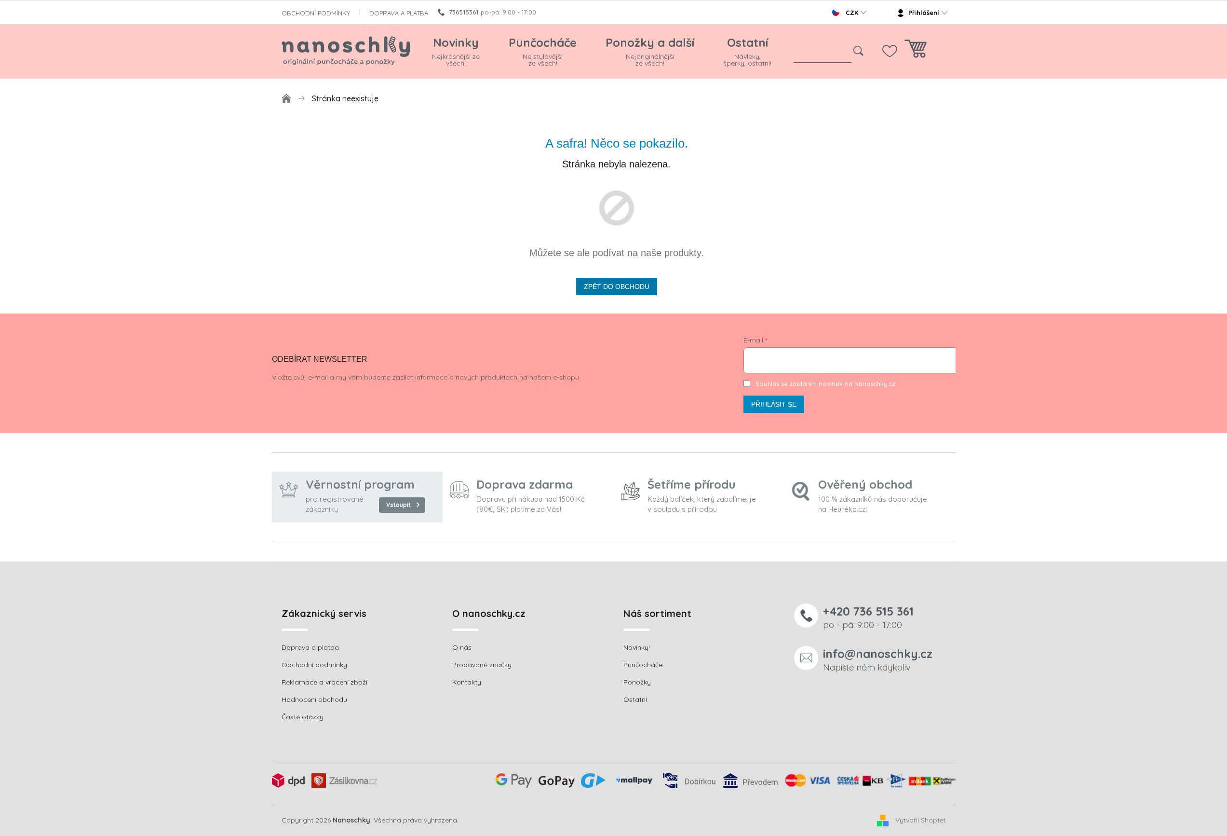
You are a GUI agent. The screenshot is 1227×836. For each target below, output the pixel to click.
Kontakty (466, 682)
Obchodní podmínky (314, 664)
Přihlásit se (773, 404)
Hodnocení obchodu (314, 699)
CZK (852, 12)
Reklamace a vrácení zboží (324, 682)
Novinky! (636, 647)
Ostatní (635, 699)
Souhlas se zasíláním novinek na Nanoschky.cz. (826, 383)
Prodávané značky (482, 664)
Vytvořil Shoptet (920, 820)
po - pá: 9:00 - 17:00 (868, 617)
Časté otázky (303, 717)
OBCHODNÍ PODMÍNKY (316, 13)
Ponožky (637, 682)
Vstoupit (398, 504)
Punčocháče (642, 664)
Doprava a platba (310, 647)
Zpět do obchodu (616, 286)
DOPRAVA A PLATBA (398, 13)
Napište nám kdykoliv (877, 659)
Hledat (858, 51)
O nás (462, 647)
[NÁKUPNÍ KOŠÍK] (915, 51)
